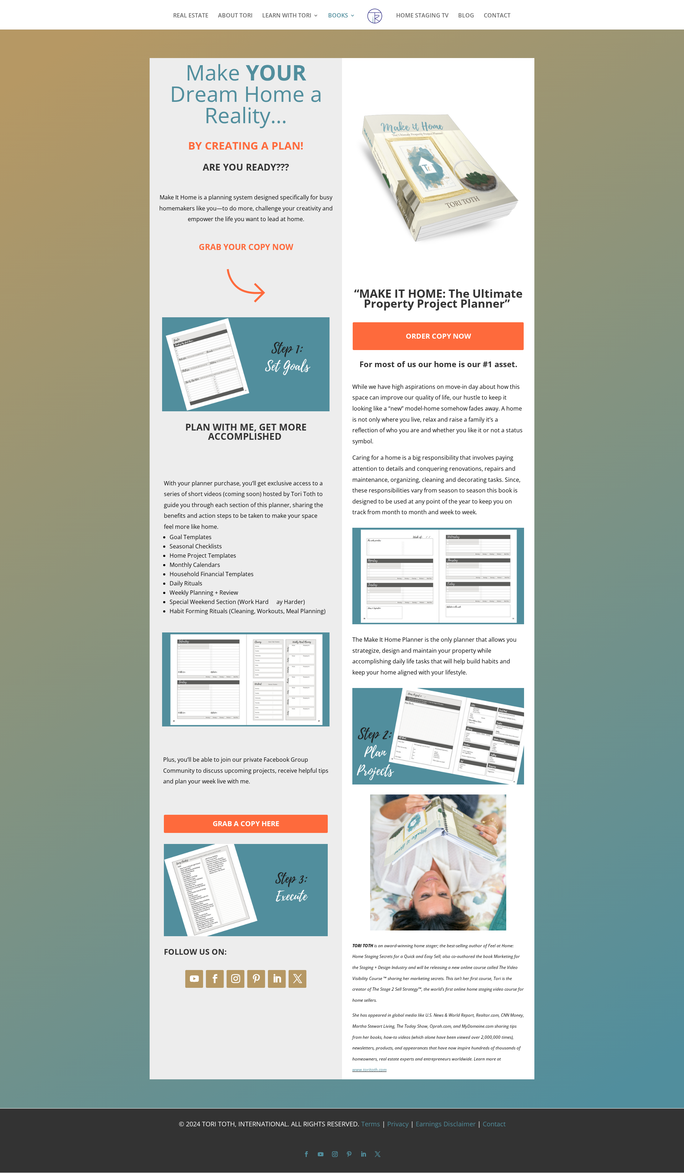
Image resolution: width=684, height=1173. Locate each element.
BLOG (466, 16)
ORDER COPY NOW (438, 336)
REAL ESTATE (190, 16)
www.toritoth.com (369, 1070)
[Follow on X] (297, 979)
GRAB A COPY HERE (246, 823)
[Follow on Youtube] (194, 979)
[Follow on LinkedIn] (277, 979)
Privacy (398, 1124)
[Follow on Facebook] (215, 979)
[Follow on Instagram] (235, 979)
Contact (494, 1124)
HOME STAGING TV (422, 16)
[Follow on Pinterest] (256, 979)
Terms (370, 1124)
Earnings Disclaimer (446, 1124)
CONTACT (497, 16)
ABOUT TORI (235, 16)
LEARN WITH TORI (286, 16)
